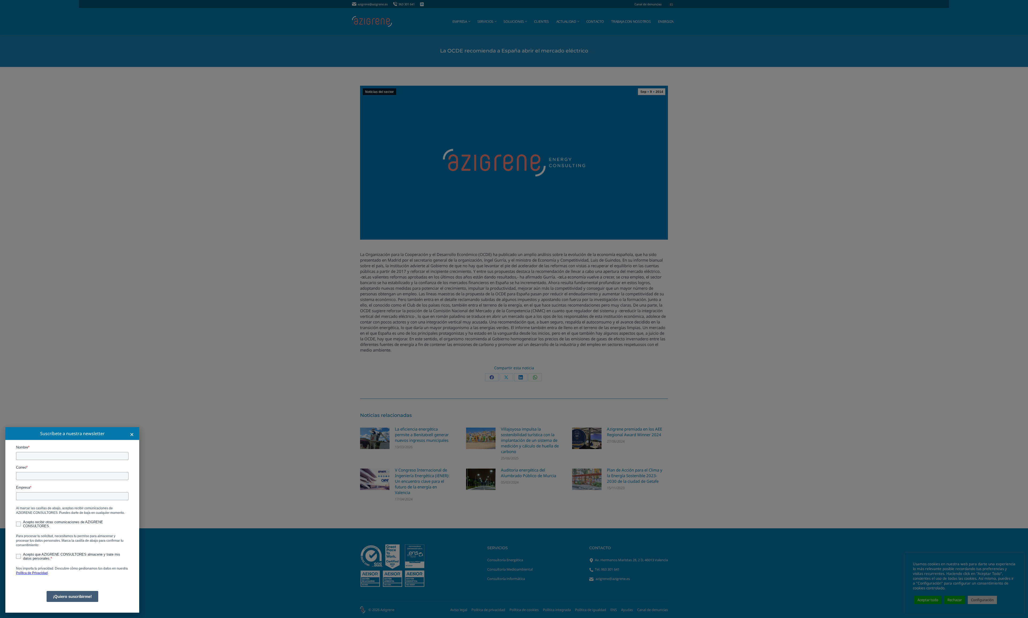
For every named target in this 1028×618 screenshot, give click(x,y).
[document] (514, 309)
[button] (132, 434)
